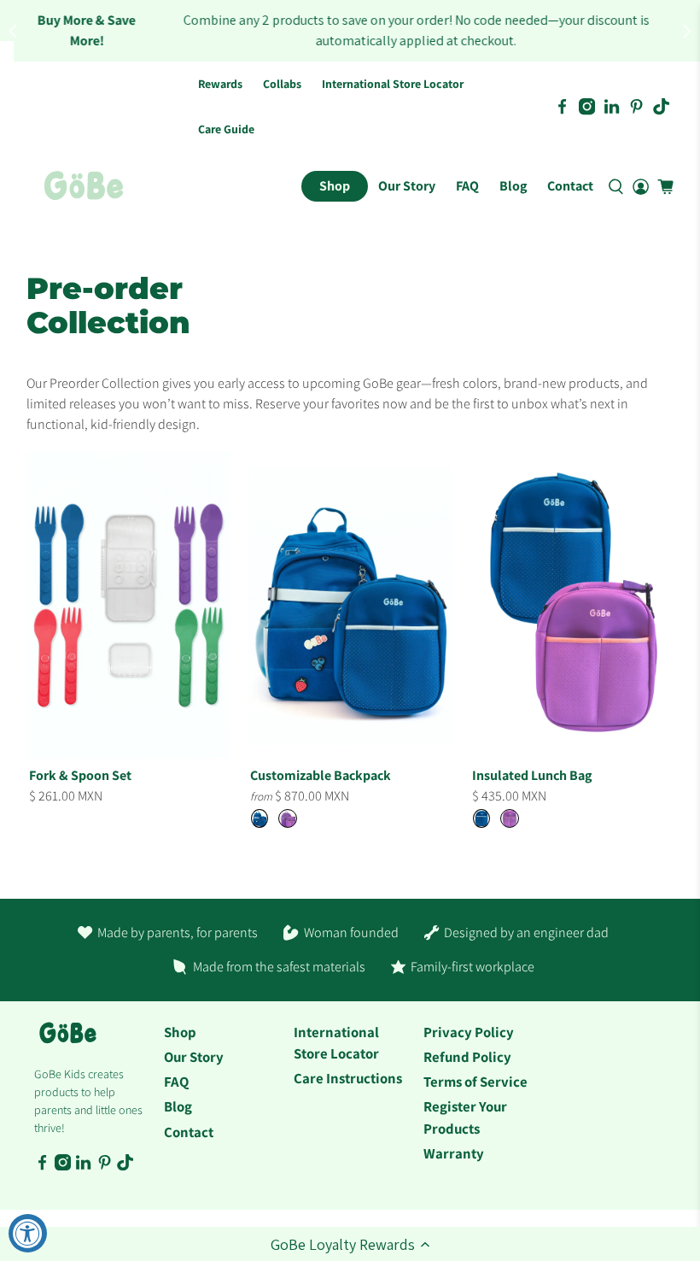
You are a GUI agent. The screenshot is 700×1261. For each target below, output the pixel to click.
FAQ (467, 186)
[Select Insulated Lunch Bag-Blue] (481, 818)
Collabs (282, 83)
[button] (350, 1244)
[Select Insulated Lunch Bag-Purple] (510, 818)
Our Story (406, 186)
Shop (334, 186)
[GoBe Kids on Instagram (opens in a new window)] (587, 106)
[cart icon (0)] (665, 187)
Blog (513, 186)
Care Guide (226, 129)
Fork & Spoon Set (80, 775)
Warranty (453, 1153)
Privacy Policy (468, 1032)
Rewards (220, 83)
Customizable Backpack (320, 775)
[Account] (640, 186)
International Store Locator (393, 83)
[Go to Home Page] (84, 186)
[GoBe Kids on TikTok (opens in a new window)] (661, 106)
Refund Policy (467, 1056)
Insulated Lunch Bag (532, 775)
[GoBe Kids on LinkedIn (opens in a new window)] (612, 106)
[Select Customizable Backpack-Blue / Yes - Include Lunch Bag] (259, 818)
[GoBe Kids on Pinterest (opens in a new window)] (636, 106)
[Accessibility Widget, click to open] (28, 1233)
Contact (570, 186)
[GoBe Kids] (68, 1041)
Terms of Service (475, 1081)
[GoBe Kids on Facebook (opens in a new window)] (562, 106)
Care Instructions (348, 1078)
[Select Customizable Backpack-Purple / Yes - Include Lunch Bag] (288, 818)
